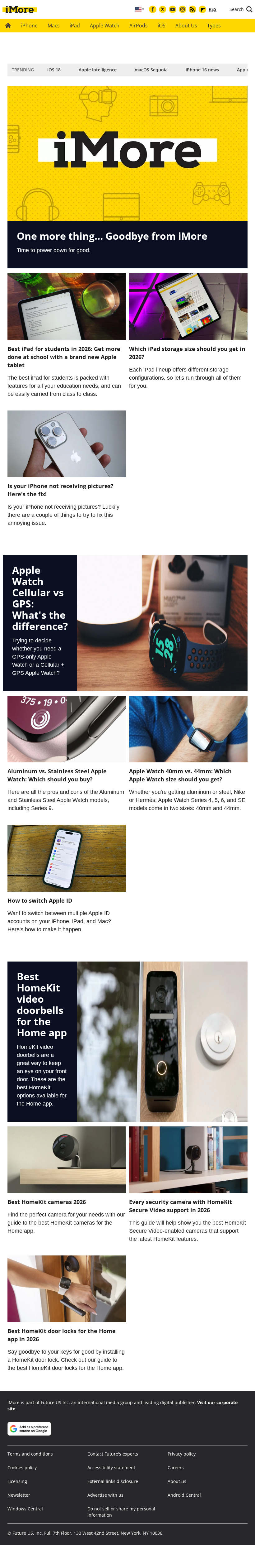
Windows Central (25, 1509)
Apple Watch (104, 25)
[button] (241, 9)
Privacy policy (182, 1454)
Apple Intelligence (98, 70)
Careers (176, 1468)
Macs (54, 25)
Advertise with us (105, 1495)
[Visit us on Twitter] (162, 9)
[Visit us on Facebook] (152, 9)
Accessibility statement (111, 1468)
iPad (75, 25)
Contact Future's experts (112, 1454)
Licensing (17, 1481)
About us (177, 1481)
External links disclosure (112, 1481)
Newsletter (18, 1495)
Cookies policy (22, 1468)
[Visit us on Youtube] (172, 9)
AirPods (138, 25)
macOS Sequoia (151, 70)
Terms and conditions (30, 1454)
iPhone (29, 25)
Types (214, 25)
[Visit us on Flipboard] (202, 9)
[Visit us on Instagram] (182, 9)
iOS (161, 25)
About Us (186, 25)
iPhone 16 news (202, 70)
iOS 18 (54, 70)
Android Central (184, 1495)
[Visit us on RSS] (192, 9)
